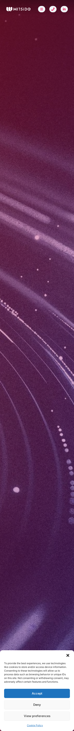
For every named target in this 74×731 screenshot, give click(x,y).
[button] (68, 655)
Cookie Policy (35, 725)
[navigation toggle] (41, 9)
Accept (37, 693)
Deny (37, 705)
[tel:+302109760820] (53, 9)
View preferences (37, 716)
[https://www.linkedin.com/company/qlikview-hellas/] (64, 9)
